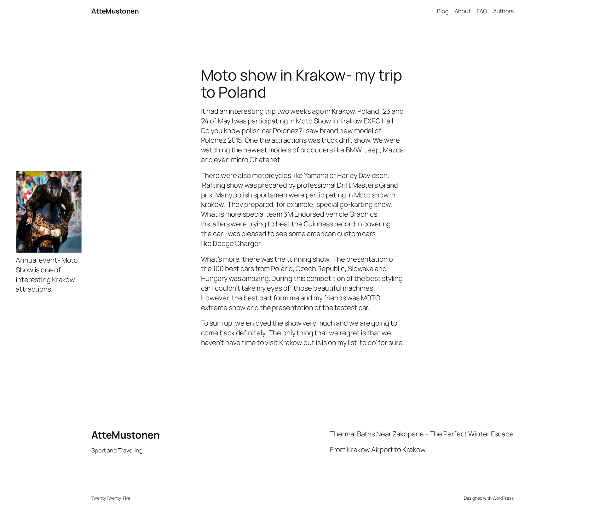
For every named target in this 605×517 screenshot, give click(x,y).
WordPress (503, 498)
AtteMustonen (115, 11)
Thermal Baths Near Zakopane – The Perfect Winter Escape (422, 434)
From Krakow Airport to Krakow (377, 449)
